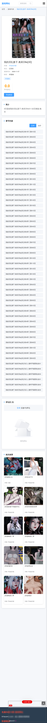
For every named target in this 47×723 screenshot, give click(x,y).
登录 (19, 408)
